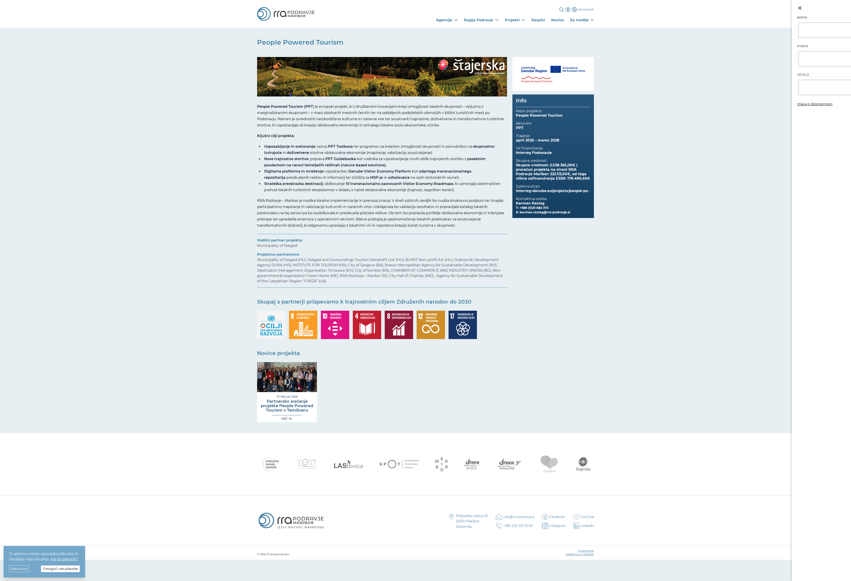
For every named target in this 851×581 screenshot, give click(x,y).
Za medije (579, 20)
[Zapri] (799, 8)
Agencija (444, 20)
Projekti (512, 20)
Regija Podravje (478, 20)
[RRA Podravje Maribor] (285, 14)
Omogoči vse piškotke (60, 569)
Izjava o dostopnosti (814, 104)
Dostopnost (586, 550)
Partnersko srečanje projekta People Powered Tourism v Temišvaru (287, 406)
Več (285, 419)
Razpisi (538, 20)
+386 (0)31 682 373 (534, 208)
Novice (557, 20)
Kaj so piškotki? (64, 559)
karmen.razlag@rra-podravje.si (545, 212)
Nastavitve (19, 569)
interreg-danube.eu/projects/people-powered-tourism (566, 191)
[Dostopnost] (568, 9)
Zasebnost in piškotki (580, 554)
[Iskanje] (561, 9)
